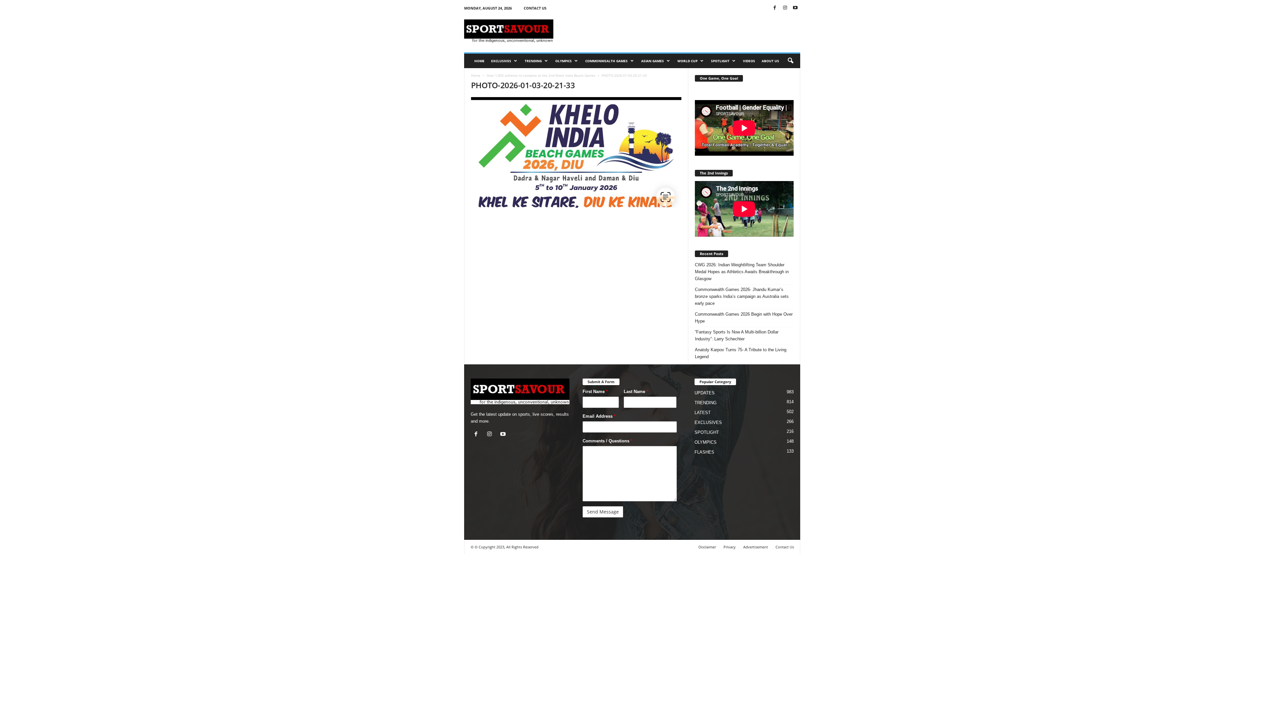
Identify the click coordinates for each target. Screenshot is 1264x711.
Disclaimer (707, 546)
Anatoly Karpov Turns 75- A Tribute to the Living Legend (740, 353)
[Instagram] (785, 8)
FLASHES (704, 452)
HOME (479, 61)
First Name (595, 391)
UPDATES (705, 392)
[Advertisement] (680, 31)
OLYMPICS (563, 61)
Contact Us (785, 546)
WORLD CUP (687, 61)
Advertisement (755, 546)
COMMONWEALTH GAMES (606, 61)
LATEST (703, 412)
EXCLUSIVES (501, 61)
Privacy (730, 546)
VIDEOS (749, 61)
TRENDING (533, 61)
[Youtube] (795, 8)
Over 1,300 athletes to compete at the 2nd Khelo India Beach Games (541, 75)
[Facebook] (775, 8)
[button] (790, 61)
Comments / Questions (607, 440)
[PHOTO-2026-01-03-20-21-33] (576, 152)
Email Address (599, 416)
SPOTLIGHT (720, 61)
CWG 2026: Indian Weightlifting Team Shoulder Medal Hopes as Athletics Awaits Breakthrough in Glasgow (742, 271)
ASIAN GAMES (652, 61)
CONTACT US (535, 8)
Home (475, 75)
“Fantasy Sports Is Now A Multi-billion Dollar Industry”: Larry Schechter (736, 335)
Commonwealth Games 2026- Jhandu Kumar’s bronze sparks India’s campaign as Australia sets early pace (742, 296)
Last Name (636, 391)
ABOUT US (770, 61)
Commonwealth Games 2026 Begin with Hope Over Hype (744, 318)
